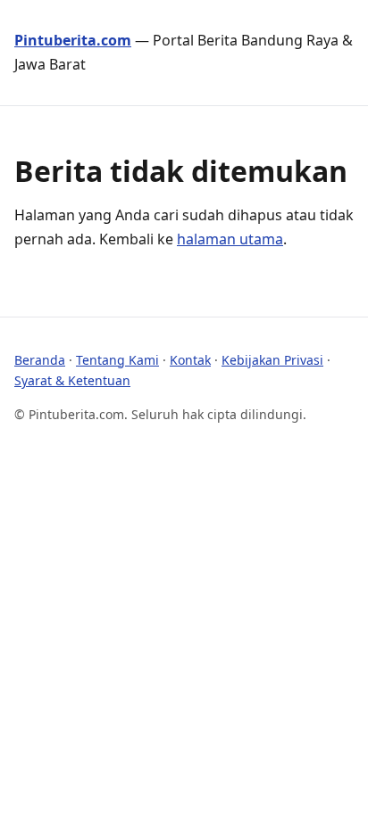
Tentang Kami (117, 359)
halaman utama (230, 239)
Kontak (190, 359)
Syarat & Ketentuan (72, 380)
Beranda (39, 359)
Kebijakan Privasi (272, 359)
